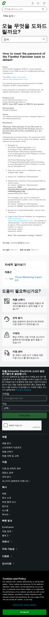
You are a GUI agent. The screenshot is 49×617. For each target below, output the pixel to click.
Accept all (24, 612)
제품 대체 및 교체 (10, 456)
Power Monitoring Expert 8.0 (28, 279)
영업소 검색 (7, 472)
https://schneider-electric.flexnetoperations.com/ (15, 78)
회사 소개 (6, 498)
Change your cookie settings (24, 605)
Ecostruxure (8, 527)
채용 (4, 493)
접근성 (5, 506)
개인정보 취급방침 (23, 390)
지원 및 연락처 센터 (11, 468)
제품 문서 (6, 443)
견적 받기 (6, 477)
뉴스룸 (5, 510)
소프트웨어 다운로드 (12, 447)
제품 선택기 (7, 451)
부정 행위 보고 (9, 502)
